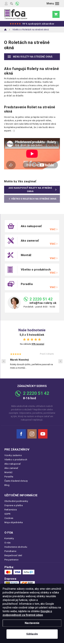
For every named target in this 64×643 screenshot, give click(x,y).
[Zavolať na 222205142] (17, 3)
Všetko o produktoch (15, 459)
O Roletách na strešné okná (26, 45)
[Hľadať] (11, 3)
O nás (7, 542)
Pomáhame (10, 551)
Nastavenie (32, 623)
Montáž (8, 472)
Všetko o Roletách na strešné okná (33, 198)
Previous (4, 361)
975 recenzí (38, 344)
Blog (6, 485)
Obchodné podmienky (16, 501)
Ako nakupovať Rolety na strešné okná (30, 190)
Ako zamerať (11, 468)
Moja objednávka (13, 522)
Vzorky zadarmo (13, 455)
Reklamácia (10, 509)
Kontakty (9, 538)
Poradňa (8, 476)
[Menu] (53, 3)
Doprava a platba (13, 505)
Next (60, 361)
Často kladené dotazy (16, 481)
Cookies (8, 518)
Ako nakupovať (12, 464)
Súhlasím (32, 634)
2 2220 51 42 (41, 299)
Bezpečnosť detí (13, 555)
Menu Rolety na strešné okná (32, 56)
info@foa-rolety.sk (43, 303)
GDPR (7, 514)
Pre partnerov (11, 559)
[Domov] (5, 30)
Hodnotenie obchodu (15, 547)
